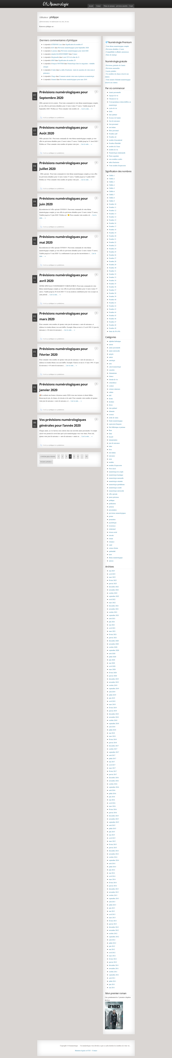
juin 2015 (112, 832)
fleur (110, 430)
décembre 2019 (114, 679)
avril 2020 (112, 666)
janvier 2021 (113, 637)
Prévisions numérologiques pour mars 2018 (73, 79)
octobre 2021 (113, 612)
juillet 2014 (112, 867)
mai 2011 (112, 987)
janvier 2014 (113, 886)
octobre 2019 (113, 685)
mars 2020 (112, 669)
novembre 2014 (114, 854)
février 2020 (113, 672)
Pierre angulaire (114, 156)
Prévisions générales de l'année (115, 65)
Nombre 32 (112, 274)
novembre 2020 (114, 644)
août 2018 (112, 727)
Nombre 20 (112, 236)
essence (111, 414)
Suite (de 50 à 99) (114, 331)
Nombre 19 (112, 233)
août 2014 (112, 863)
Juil (34, 167)
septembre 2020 (114, 650)
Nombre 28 (112, 261)
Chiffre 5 (112, 188)
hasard (111, 437)
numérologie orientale (116, 481)
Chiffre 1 (112, 175)
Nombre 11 (112, 207)
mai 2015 (112, 835)
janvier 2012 (113, 962)
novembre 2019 (114, 682)
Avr (34, 279)
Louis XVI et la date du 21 (71, 57)
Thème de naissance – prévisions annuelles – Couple (118, 6)
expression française (115, 424)
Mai (34, 241)
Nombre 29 (112, 264)
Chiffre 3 (112, 182)
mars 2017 (112, 768)
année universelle (114, 351)
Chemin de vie (113, 99)
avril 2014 (112, 876)
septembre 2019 (114, 688)
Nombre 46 (112, 319)
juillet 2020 (112, 657)
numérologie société (115, 488)
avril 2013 (112, 914)
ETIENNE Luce (57, 44)
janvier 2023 (113, 583)
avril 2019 (112, 701)
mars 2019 (112, 704)
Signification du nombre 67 (74, 44)
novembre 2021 (114, 609)
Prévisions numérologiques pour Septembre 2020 (73, 48)
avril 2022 (112, 599)
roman (111, 538)
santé (110, 545)
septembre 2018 (114, 723)
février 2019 (113, 707)
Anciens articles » (46, 462)
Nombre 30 (112, 268)
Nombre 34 (112, 280)
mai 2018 (112, 733)
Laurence (54, 51)
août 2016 (112, 790)
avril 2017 (112, 765)
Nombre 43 (112, 309)
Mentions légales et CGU (83, 1050)
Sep (34, 96)
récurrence (112, 526)
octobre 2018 (113, 720)
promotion (112, 519)
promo (111, 516)
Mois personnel (114, 130)
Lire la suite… (86, 109)
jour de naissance (114, 443)
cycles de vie (113, 108)
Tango (54, 76)
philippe (51, 117)
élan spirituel (113, 115)
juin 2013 (112, 908)
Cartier (54, 70)
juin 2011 (112, 984)
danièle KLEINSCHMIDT (60, 54)
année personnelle (114, 348)
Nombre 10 (112, 204)
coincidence (112, 383)
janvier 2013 (113, 924)
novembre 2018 (114, 717)
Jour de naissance (114, 121)
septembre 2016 (114, 787)
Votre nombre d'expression (117, 165)
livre (110, 449)
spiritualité (112, 551)
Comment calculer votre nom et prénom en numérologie (76, 76)
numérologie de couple (116, 472)
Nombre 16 (112, 223)
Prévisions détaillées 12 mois (115, 49)
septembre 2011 (114, 975)
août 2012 (112, 940)
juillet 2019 (112, 695)
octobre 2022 (113, 593)
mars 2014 (112, 879)
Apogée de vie (113, 95)
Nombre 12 (112, 210)
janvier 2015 (113, 847)
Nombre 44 (112, 312)
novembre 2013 (114, 892)
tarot (110, 554)
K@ (53, 48)
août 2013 (112, 902)
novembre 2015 (114, 819)
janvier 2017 (113, 774)
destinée (111, 402)
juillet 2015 (112, 828)
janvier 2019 (113, 711)
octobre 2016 (113, 784)
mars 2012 (112, 956)
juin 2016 (112, 797)
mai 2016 (112, 800)
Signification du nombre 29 (67, 60)
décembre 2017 (114, 746)
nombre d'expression (115, 465)
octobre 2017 (113, 749)
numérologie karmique (116, 475)
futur (110, 433)
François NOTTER (58, 63)
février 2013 (113, 921)
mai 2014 (112, 873)
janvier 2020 (113, 676)
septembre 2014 (114, 860)
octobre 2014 (113, 857)
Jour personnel (113, 124)
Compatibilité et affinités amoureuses (117, 52)
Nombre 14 (112, 217)
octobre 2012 (113, 933)
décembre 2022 (114, 587)
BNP (53, 60)
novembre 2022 (114, 590)
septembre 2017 (114, 752)
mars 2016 (112, 806)
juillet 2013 (112, 905)
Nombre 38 (112, 293)
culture (111, 392)
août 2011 (112, 978)
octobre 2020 (113, 647)
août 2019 (112, 692)
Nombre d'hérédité (115, 143)
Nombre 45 (112, 315)
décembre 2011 (114, 965)
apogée (111, 354)
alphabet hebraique (115, 341)
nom (110, 459)
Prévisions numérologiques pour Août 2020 (74, 51)
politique (111, 500)
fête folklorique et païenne (117, 427)
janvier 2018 (113, 742)
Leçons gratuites (111, 71)
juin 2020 (112, 660)
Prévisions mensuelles (113, 68)
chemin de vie (113, 379)
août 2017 (112, 755)
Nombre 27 (112, 258)
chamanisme (113, 373)
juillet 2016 (112, 793)
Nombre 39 (112, 296)
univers (111, 561)
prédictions (60, 117)
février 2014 (113, 882)
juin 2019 (112, 698)
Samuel (54, 79)
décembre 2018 (114, 714)
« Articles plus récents (47, 456)
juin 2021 (112, 622)
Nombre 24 (112, 249)
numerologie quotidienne (117, 484)
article (111, 357)
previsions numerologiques (117, 513)
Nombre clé (112, 137)
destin (111, 398)
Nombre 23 (112, 245)
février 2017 (113, 771)
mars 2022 (112, 602)
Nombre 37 (112, 290)
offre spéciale (113, 494)
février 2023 (113, 580)
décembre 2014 (114, 851)
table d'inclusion (114, 162)
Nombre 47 (112, 322)
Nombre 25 (112, 252)
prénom (111, 507)
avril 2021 (112, 628)
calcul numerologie (115, 367)
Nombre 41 (112, 303)
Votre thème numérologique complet (117, 46)
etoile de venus (113, 418)
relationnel (112, 529)
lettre (110, 446)
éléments (111, 411)
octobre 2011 (113, 972)
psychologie (112, 523)
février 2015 (113, 844)
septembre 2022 (114, 596)
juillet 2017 (112, 758)
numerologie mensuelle (116, 478)
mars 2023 (112, 577)
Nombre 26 (112, 255)
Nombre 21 (112, 239)
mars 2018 (112, 736)
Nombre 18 (112, 229)
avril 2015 (112, 838)
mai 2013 (112, 911)
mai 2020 (112, 663)
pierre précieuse (114, 497)
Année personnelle (115, 92)
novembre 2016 (114, 781)
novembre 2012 (114, 930)
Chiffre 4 (112, 185)
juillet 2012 (112, 943)
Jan (34, 388)
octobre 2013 (113, 895)
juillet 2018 (112, 730)
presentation (113, 510)
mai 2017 (112, 762)
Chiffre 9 (112, 201)
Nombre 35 (112, 284)
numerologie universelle (116, 491)
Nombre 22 (112, 242)
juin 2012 (112, 946)
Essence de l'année (115, 118)
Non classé (112, 468)
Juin (34, 202)
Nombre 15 (112, 220)
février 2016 (113, 809)
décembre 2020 (114, 641)
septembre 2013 (114, 898)
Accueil (91, 6)
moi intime (112, 127)
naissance (112, 456)
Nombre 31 (112, 271)
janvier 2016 (113, 812)
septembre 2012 (114, 937)
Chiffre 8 (112, 198)
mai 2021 (112, 625)
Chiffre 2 (112, 179)
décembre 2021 (114, 606)
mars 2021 (112, 631)
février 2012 (113, 959)
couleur (111, 386)
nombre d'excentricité (115, 140)
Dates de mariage (111, 55)
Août (34, 131)
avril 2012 (112, 952)
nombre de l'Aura (114, 146)
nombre (111, 462)
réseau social (113, 532)
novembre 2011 (114, 968)
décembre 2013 (114, 889)
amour (111, 344)
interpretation (113, 440)
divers (111, 405)
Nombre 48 (112, 325)
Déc (34, 424)
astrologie (112, 360)
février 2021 (113, 634)
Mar (34, 317)
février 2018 (113, 739)
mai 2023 (112, 571)
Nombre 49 (112, 328)
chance (111, 376)
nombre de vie (113, 150)
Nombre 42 (112, 306)
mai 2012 (112, 949)
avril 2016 (112, 803)
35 (86, 456)
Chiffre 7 (112, 194)
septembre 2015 (114, 822)
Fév (34, 353)
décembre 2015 (114, 816)
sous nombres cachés (115, 159)
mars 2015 (112, 841)
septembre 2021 (114, 615)
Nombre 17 (112, 226)
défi (110, 395)
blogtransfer (55, 57)
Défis (110, 111)
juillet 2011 (112, 981)
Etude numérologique (116, 421)
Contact (98, 6)
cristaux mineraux (114, 389)
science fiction (113, 548)
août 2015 (112, 825)
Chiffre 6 (112, 191)
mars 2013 (112, 917)
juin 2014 (112, 870)
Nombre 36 (112, 287)
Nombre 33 (112, 277)
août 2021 (112, 618)
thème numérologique (116, 558)
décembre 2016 (114, 777)
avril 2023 (112, 574)
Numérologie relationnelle (117, 153)
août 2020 (112, 653)
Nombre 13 (112, 214)
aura (110, 363)
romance (111, 542)
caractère (112, 370)
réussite (111, 535)
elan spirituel (113, 408)
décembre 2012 (114, 927)
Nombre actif (113, 134)
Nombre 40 (112, 299)
